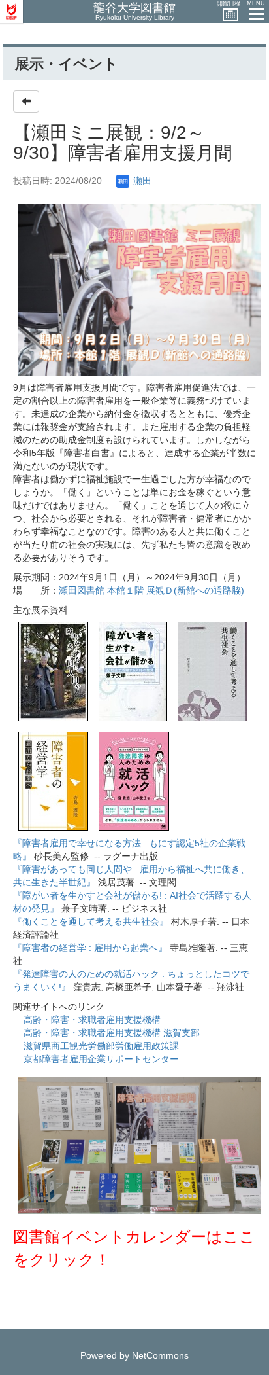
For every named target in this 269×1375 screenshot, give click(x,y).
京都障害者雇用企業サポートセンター (101, 1059)
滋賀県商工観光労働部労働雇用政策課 (101, 1046)
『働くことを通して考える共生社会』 (90, 921)
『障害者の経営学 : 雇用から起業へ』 (90, 947)
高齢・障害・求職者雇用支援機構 (92, 1019)
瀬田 (141, 180)
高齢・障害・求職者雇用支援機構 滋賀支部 (112, 1032)
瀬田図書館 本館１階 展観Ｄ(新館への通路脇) (151, 590)
